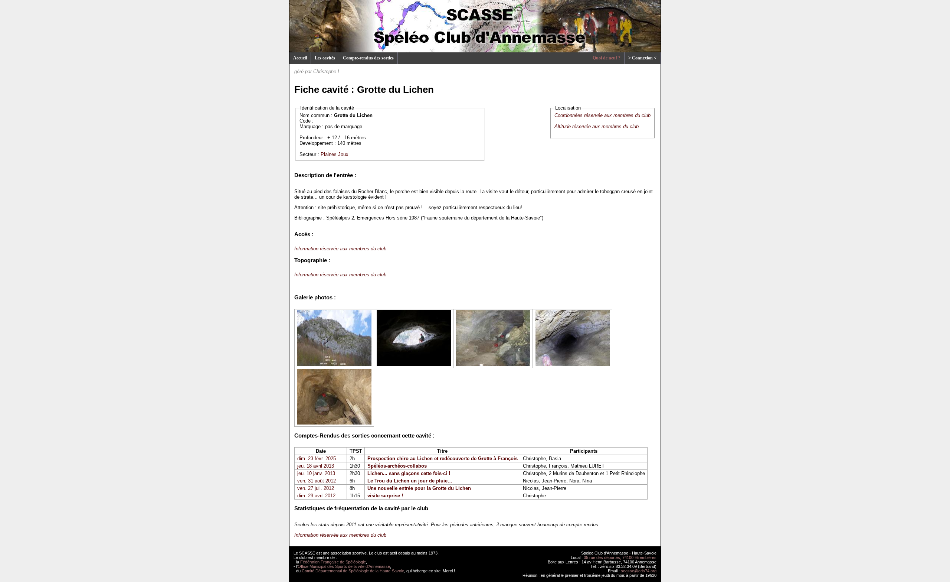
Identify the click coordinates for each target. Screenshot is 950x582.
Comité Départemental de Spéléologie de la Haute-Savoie (353, 571)
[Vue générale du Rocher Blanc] (334, 364)
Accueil (300, 58)
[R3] (493, 364)
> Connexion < (642, 58)
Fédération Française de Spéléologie (333, 562)
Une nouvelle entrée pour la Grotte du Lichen (419, 488)
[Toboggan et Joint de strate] (572, 364)
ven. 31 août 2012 (316, 481)
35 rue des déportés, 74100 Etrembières (620, 557)
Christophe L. (327, 71)
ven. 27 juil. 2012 (315, 488)
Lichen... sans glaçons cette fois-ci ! (408, 473)
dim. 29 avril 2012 (316, 495)
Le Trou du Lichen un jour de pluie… (409, 481)
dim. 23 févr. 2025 (316, 458)
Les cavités (325, 58)
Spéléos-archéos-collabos (397, 466)
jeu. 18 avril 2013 (315, 466)
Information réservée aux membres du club (340, 248)
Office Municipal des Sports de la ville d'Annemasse (344, 566)
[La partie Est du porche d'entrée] (414, 364)
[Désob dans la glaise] (334, 423)
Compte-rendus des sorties (368, 58)
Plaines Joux (334, 154)
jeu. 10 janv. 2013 (316, 473)
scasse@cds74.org (638, 571)
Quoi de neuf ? (606, 58)
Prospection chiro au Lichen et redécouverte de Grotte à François (442, 458)
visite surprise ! (385, 495)
